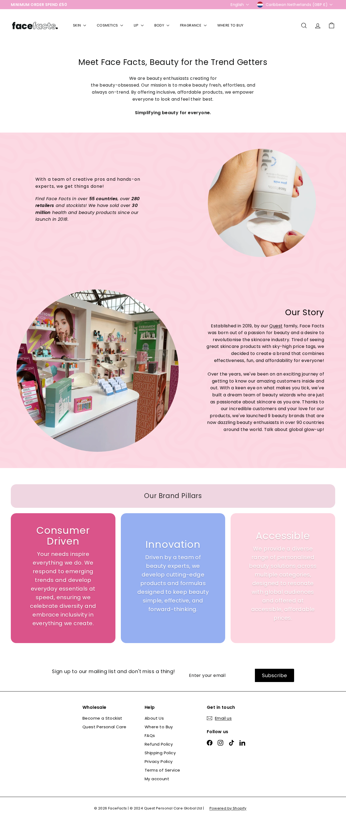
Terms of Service (162, 770)
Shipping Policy (160, 753)
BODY (159, 25)
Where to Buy (159, 727)
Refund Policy (159, 744)
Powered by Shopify (228, 808)
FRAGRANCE (191, 25)
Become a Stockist (102, 718)
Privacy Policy (159, 761)
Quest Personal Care (104, 727)
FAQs (150, 735)
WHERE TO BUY (230, 25)
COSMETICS (108, 25)
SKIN (77, 25)
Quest (275, 326)
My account (157, 779)
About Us (154, 718)
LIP (136, 25)
